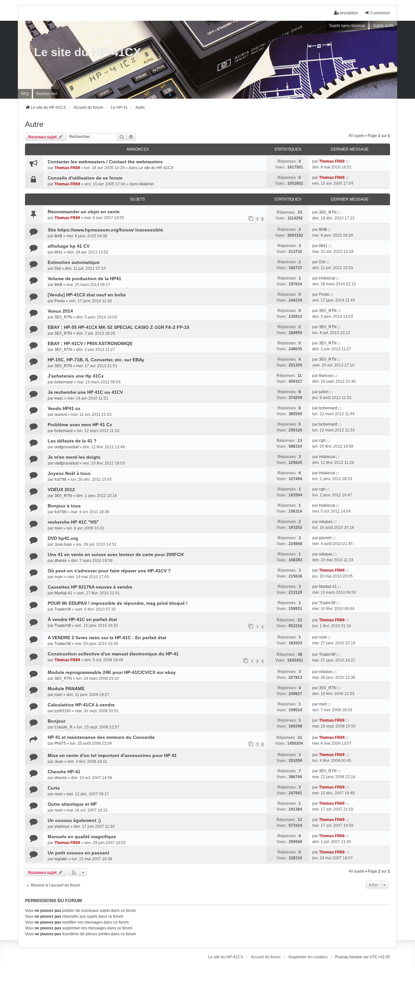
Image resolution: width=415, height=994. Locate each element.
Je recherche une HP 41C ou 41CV (85, 392)
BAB (58, 236)
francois (326, 375)
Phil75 (60, 743)
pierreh (325, 538)
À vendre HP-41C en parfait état (82, 619)
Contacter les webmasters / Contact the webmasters (105, 161)
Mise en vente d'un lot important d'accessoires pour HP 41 (112, 755)
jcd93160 (62, 711)
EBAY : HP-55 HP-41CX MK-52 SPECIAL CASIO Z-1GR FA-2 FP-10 (118, 327)
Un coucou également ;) (74, 820)
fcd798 (60, 479)
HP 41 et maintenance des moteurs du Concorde (101, 737)
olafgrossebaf (66, 447)
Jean (58, 761)
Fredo (59, 301)
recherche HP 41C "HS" (73, 522)
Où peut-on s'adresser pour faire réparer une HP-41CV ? (109, 570)
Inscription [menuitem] (349, 13)
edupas (325, 521)
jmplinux (61, 826)
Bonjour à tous (64, 505)
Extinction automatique (74, 262)
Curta (54, 787)
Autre (34, 124)
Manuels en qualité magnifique (82, 836)
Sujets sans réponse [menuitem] (347, 25)
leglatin (60, 859)
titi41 (58, 252)
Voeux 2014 (60, 311)
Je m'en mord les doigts (74, 457)
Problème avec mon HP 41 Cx (80, 424)
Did (57, 268)
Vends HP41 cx (64, 408)
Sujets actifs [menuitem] (383, 25)
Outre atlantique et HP (72, 804)
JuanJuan (63, 544)
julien (324, 392)
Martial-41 (63, 593)
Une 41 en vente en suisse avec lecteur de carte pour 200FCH (116, 554)
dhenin (60, 560)
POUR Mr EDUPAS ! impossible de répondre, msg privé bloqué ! (118, 603)
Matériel (146, 184)
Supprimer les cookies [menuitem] (307, 957)
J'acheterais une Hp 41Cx (76, 376)
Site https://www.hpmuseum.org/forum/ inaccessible (105, 229)
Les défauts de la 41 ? (72, 440)
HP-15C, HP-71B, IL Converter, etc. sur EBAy (96, 359)
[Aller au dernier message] (348, 161)
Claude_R (63, 727)
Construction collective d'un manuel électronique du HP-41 (113, 653)
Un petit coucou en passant (78, 852)
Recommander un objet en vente (84, 211)
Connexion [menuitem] (380, 13)
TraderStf (62, 609)
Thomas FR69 (67, 168)
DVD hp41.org (63, 538)
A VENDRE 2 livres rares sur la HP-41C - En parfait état (107, 637)
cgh (322, 440)
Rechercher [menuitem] (46, 94)
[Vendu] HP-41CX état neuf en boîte (87, 294)
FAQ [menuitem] (25, 94)
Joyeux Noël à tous (69, 473)
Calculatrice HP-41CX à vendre (81, 704)
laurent (60, 414)
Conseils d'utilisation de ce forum (85, 177)
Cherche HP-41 (64, 771)
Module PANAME (66, 688)
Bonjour (56, 721)
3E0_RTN (328, 212)
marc (58, 398)
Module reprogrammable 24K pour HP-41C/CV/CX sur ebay (112, 672)
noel (58, 528)
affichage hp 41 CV (68, 246)
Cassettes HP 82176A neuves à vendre (90, 587)
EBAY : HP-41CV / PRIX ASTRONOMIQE (90, 343)
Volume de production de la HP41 (84, 278)
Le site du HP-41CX (87, 52)
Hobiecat (327, 278)
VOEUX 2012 (61, 489)
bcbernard (63, 382)
